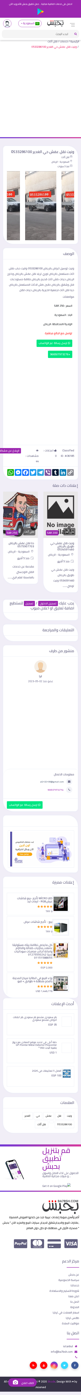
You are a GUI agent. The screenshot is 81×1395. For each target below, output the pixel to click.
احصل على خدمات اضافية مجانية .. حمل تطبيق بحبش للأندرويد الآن (40, 4)
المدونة (74, 1307)
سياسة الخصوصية (68, 1279)
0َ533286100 (64, 1124)
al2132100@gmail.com (52, 782)
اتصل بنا (74, 1301)
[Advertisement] (40, 94)
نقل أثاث (53, 41)
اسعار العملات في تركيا (66, 1312)
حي (38, 1115)
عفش (48, 1115)
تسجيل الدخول (48, 603)
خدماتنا (75, 1285)
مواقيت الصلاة (70, 1323)
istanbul (68, 1346)
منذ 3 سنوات (63, 166)
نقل (59, 1115)
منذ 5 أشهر (63, 561)
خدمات (64, 41)
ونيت (69, 1115)
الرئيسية (74, 41)
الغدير (27, 1115)
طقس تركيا (72, 1317)
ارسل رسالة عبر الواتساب (53, 343)
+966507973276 (60, 354)
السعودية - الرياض (60, 162)
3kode (51, 1381)
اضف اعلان (27, 1383)
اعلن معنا (73, 1296)
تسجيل (29, 603)
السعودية (28, 23)
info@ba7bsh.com (62, 1351)
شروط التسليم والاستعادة (64, 1290)
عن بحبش (73, 1274)
